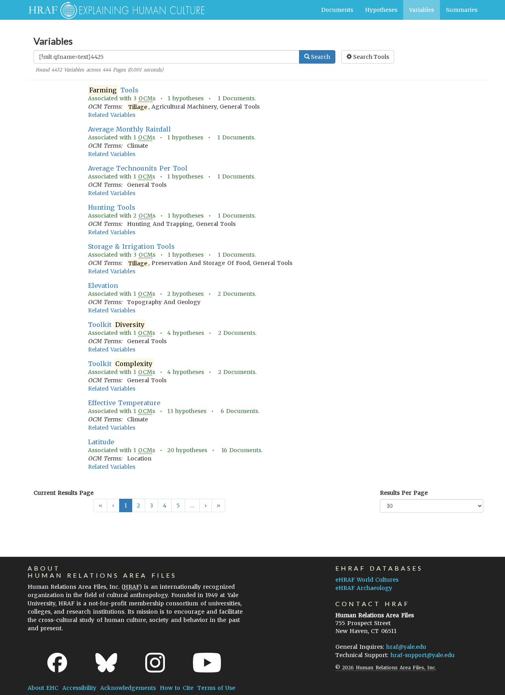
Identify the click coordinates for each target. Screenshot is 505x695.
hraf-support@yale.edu (422, 655)
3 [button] (151, 505)
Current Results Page (64, 492)
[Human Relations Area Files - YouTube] (207, 662)
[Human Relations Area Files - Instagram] (155, 662)
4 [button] (164, 505)
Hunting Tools (111, 207)
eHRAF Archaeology (363, 588)
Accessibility (79, 687)
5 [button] (178, 505)
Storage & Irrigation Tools (131, 246)
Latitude (101, 442)
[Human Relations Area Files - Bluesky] (106, 662)
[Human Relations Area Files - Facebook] (57, 662)
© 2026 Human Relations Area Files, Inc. (385, 668)
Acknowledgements (128, 687)
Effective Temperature (124, 403)
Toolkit (116, 325)
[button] (205, 505)
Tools (113, 90)
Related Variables (111, 114)
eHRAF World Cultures (366, 579)
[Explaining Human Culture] (113, 10)
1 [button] (125, 505)
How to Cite (176, 687)
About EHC (43, 687)
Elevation (103, 285)
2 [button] (138, 505)
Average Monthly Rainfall (129, 129)
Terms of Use (216, 687)
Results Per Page (404, 492)
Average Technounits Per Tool (138, 168)
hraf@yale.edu (406, 646)
